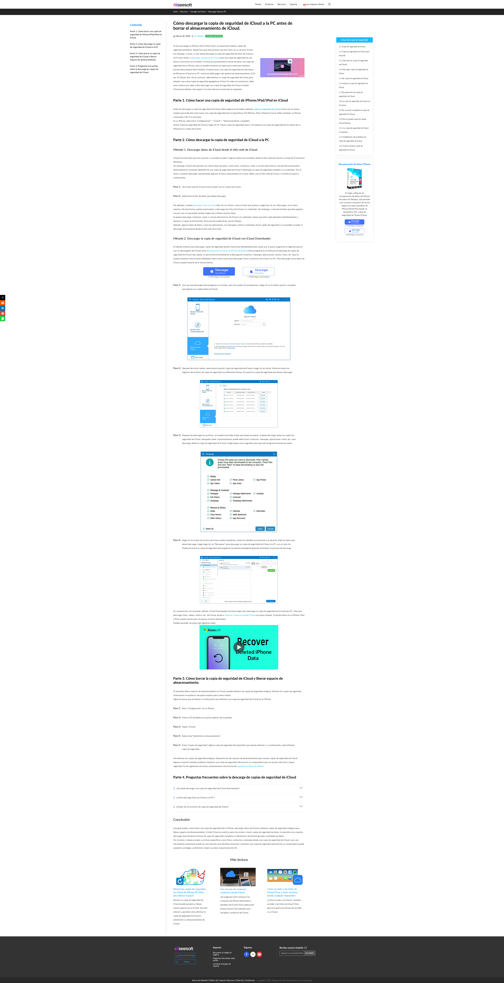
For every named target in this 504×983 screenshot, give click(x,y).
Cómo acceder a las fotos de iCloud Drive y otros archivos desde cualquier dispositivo (282, 892)
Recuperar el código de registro (222, 954)
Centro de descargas (186, 955)
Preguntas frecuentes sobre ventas (224, 959)
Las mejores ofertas (315, 4)
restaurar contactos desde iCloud (239, 615)
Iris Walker (199, 36)
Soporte (293, 4)
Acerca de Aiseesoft (200, 980)
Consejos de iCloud (198, 12)
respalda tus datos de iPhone (250, 766)
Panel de (239, 980)
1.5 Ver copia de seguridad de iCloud (353, 78)
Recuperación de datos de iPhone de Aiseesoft (228, 251)
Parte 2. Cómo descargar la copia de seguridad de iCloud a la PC (145, 45)
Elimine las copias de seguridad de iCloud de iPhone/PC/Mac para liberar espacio (189, 892)
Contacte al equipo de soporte (222, 965)
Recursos (282, 4)
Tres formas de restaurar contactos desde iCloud (233, 891)
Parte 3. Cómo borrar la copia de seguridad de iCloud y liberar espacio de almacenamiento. (145, 56)
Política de (213, 980)
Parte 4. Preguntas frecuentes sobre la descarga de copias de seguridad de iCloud (144, 69)
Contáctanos (250, 980)
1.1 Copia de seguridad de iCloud (352, 47)
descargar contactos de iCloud (205, 58)
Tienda (258, 4)
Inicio (175, 12)
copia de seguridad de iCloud (267, 109)
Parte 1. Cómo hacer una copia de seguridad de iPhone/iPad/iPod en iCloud (146, 34)
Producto (269, 4)
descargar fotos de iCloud (205, 205)
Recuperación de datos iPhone (354, 164)
